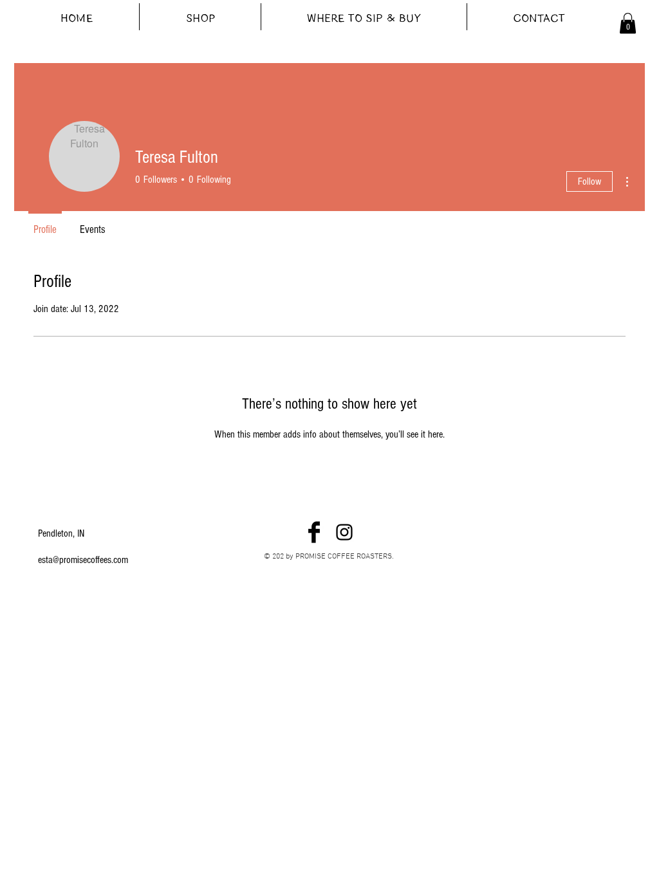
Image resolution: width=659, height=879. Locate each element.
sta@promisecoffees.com (85, 560)
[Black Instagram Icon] (344, 532)
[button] (627, 23)
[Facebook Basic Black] (314, 532)
